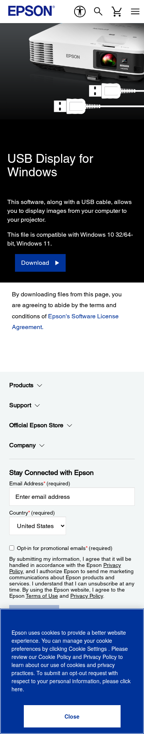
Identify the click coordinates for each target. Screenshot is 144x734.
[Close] (72, 716)
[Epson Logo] (31, 11)
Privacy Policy (86, 596)
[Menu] (135, 11)
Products (21, 385)
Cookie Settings (88, 648)
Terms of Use (42, 596)
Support (20, 405)
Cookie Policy (54, 656)
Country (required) (32, 513)
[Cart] (117, 11)
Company (22, 445)
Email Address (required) (39, 483)
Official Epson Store (36, 425)
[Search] (98, 11)
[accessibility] (80, 11)
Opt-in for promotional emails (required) (65, 548)
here (17, 689)
